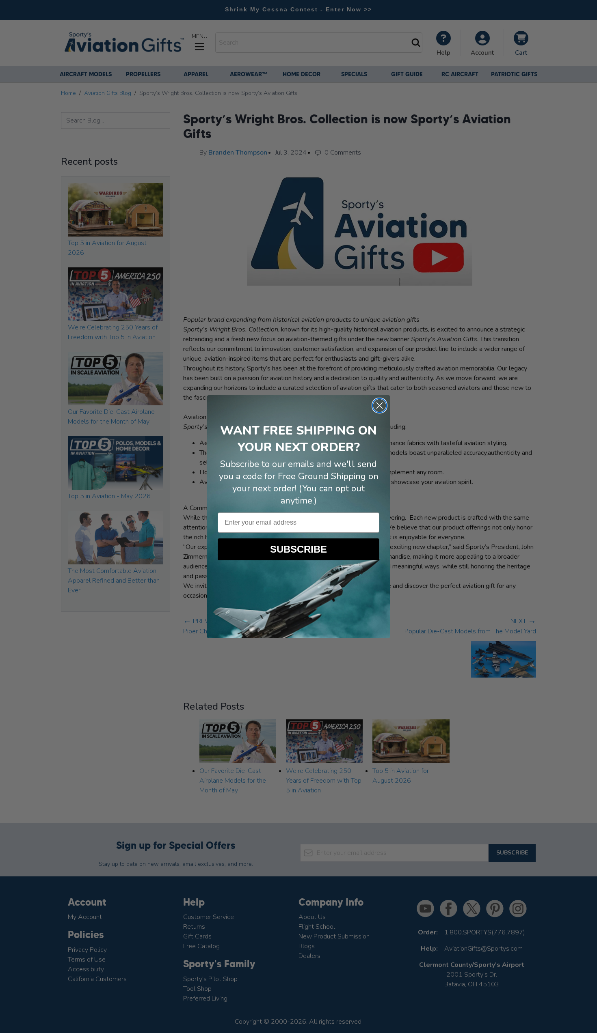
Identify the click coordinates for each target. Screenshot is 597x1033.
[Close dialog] (379, 405)
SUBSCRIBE (298, 549)
